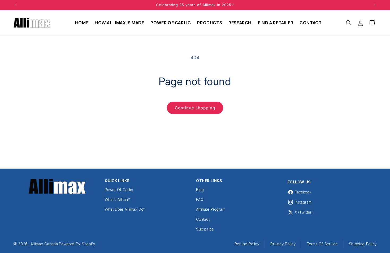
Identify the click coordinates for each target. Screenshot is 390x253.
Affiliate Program (210, 209)
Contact (203, 219)
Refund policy (247, 244)
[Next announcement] (375, 5)
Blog (200, 189)
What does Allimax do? (125, 209)
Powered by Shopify (77, 244)
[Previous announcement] (15, 5)
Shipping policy (363, 244)
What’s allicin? (117, 199)
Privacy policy (283, 244)
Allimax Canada (44, 244)
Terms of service (322, 244)
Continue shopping (195, 107)
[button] (348, 23)
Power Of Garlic (119, 189)
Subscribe (205, 229)
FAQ (200, 199)
